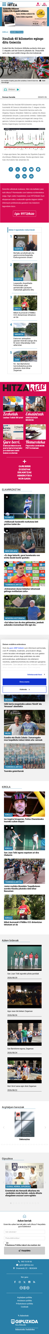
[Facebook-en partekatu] (11, 169)
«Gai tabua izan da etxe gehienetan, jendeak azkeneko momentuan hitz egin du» (24, 623)
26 (46, 97)
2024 (40, 97)
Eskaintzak (25, 472)
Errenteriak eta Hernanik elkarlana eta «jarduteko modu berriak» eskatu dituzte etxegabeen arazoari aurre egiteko (23, 1193)
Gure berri (25, 466)
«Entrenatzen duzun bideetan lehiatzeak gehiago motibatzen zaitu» (22, 590)
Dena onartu (24, 682)
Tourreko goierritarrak (14, 771)
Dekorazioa (24, 1139)
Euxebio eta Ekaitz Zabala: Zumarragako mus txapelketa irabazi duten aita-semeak (23, 738)
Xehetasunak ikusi (34, 674)
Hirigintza (19, 334)
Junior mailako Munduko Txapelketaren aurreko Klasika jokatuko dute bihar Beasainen (22, 888)
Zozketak (24, 469)
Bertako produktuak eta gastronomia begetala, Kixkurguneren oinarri (23, 255)
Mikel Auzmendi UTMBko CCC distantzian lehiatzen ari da (24, 315)
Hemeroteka (24, 475)
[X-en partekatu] (17, 169)
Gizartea (18, 249)
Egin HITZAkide (24, 214)
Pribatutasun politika (24, 1304)
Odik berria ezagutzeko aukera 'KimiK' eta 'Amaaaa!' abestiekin (23, 705)
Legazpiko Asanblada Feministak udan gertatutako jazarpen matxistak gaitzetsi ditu (23, 286)
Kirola (5, 32)
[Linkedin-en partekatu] (24, 176)
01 (43, 97)
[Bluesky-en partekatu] (31, 169)
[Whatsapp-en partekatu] (17, 176)
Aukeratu (23, 689)
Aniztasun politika (24, 1301)
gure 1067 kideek (16, 648)
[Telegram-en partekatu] (38, 169)
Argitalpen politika (24, 1297)
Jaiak (17, 360)
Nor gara (24, 478)
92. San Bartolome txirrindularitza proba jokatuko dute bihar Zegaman (22, 367)
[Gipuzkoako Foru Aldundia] (24, 1325)
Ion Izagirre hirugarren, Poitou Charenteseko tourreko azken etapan (24, 820)
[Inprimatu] (31, 176)
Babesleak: (24, 1316)
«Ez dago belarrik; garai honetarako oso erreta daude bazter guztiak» (22, 556)
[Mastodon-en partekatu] (24, 169)
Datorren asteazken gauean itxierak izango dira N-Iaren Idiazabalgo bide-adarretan (25, 341)
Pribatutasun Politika (13, 1245)
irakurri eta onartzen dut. (23, 1245)
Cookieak (24, 1307)
